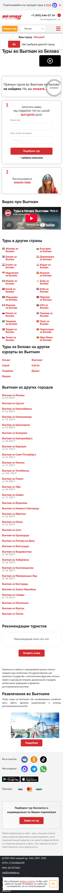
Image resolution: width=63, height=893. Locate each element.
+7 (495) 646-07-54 (43, 15)
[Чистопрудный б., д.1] (60, 15)
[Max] (54, 5)
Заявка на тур (9, 28)
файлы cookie (27, 881)
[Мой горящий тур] (12, 17)
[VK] (24, 759)
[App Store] (29, 779)
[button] (50, 61)
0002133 (6, 890)
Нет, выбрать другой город (38, 44)
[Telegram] (34, 769)
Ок (53, 883)
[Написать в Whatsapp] (43, 769)
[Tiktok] (43, 759)
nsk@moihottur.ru (10, 872)
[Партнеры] (31, 789)
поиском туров (22, 182)
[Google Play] (11, 779)
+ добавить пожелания (31, 157)
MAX (48, 5)
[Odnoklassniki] (34, 759)
